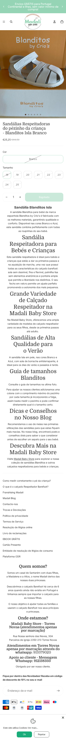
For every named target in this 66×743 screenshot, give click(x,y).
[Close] (63, 717)
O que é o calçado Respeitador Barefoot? (25, 486)
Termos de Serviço (13, 521)
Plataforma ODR (11, 556)
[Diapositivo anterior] (3, 6)
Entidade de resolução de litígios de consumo (28, 550)
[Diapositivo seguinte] (62, 6)
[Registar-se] (58, 690)
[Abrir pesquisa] (11, 21)
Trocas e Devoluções (14, 509)
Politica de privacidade (15, 515)
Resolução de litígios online (17, 527)
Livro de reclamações (14, 533)
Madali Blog (9, 498)
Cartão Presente (12, 544)
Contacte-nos (10, 504)
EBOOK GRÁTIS (11, 539)
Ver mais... (33, 727)
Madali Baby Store (24, 458)
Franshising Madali (13, 492)
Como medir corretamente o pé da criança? (27, 480)
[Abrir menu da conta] (54, 21)
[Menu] (4, 22)
